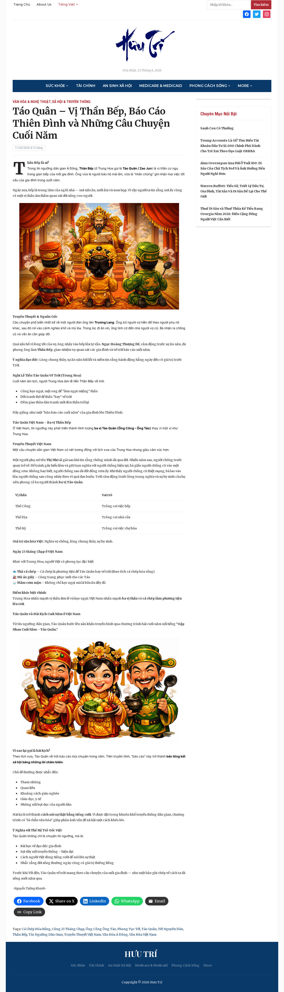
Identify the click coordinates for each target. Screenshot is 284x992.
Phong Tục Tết (128, 929)
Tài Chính (85, 86)
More (243, 86)
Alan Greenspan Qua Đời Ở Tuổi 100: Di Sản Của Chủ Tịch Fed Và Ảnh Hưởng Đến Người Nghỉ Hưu (232, 168)
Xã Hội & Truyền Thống (71, 102)
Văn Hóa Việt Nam (142, 935)
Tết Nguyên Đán (170, 929)
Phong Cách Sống (208, 86)
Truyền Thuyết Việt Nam (82, 935)
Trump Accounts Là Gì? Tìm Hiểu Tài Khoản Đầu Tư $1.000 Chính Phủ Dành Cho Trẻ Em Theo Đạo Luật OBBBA (230, 145)
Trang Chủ (21, 4)
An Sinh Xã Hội (117, 86)
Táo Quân (149, 929)
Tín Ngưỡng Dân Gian (46, 935)
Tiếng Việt (66, 4)
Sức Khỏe (55, 86)
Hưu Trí (140, 953)
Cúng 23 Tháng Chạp (68, 929)
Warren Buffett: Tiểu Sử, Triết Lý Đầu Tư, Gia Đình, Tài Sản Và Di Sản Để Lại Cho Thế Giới (233, 191)
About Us (44, 4)
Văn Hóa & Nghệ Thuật (32, 102)
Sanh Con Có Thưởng (217, 128)
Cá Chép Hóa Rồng (36, 929)
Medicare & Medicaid (160, 86)
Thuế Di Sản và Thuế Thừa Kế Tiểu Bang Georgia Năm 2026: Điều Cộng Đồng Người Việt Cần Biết (231, 214)
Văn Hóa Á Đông (115, 935)
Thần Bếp (20, 935)
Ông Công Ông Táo (101, 929)
